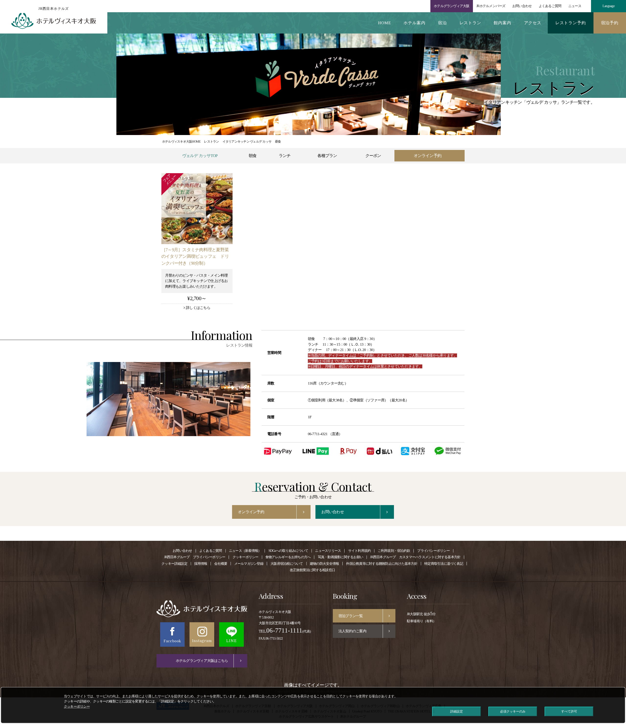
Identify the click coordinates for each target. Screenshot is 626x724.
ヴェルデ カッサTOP (200, 155)
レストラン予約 (570, 23)
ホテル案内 (414, 23)
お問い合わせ (522, 6)
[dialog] (313, 705)
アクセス (532, 23)
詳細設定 (456, 711)
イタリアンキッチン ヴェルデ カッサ (247, 141)
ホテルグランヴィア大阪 (452, 6)
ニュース (574, 6)
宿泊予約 (609, 23)
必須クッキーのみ (512, 711)
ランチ (285, 155)
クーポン (373, 155)
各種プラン (327, 155)
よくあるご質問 (550, 6)
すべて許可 (569, 711)
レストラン (470, 23)
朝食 (253, 155)
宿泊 (442, 23)
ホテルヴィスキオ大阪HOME (181, 141)
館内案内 (502, 23)
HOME (384, 23)
